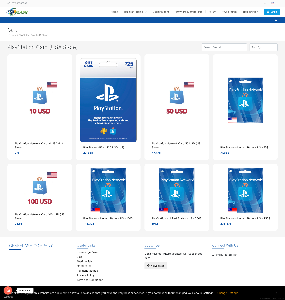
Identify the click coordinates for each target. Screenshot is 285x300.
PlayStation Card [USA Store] (33, 35)
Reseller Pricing (134, 11)
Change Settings (227, 293)
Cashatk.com (161, 11)
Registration (250, 11)
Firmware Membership (189, 11)
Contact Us (84, 266)
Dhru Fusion (278, 298)
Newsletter (157, 265)
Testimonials (84, 261)
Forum (212, 11)
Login (273, 11)
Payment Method (87, 270)
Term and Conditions (90, 280)
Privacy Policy (86, 275)
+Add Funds (229, 11)
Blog (79, 256)
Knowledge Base (87, 252)
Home (114, 11)
